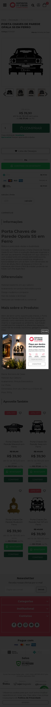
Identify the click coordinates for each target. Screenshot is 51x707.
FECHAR (45, 331)
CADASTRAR (36, 364)
